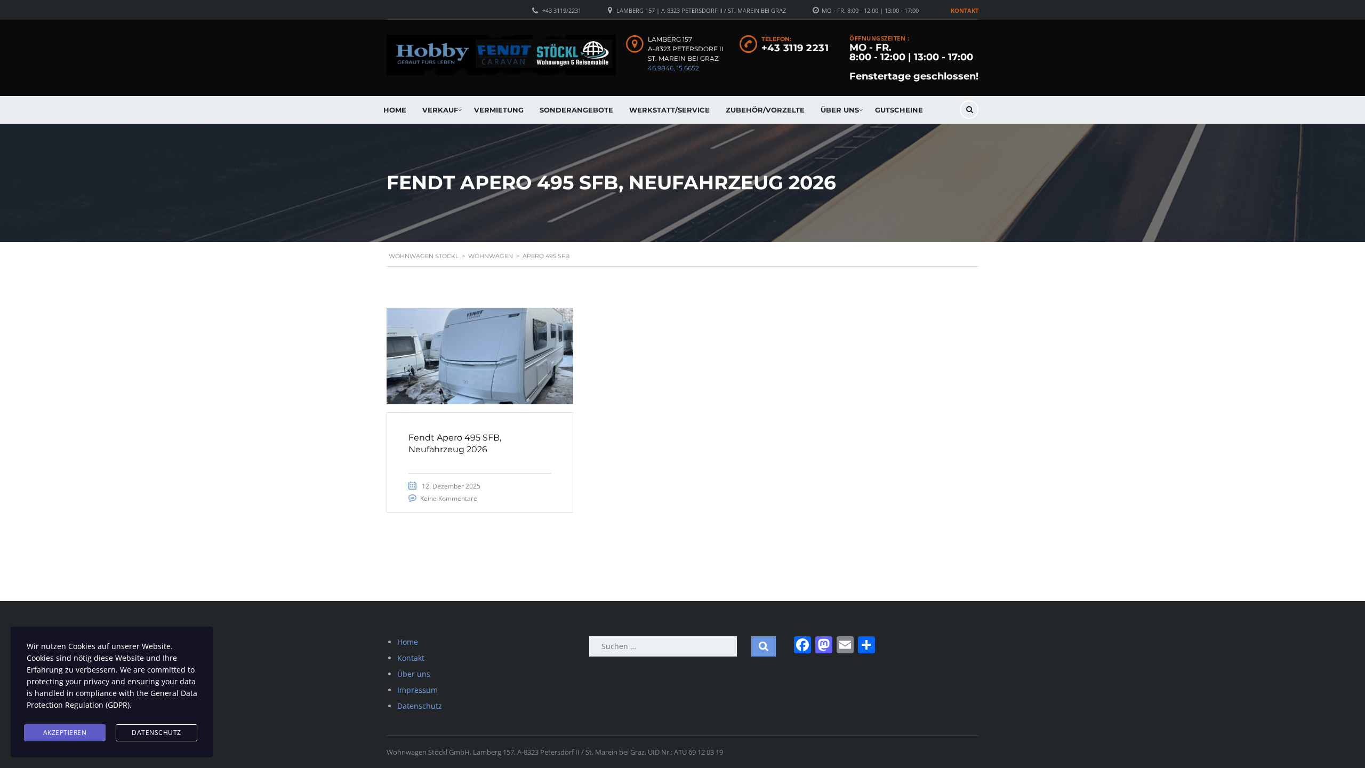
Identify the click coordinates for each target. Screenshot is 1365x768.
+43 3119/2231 (561, 10)
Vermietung (499, 110)
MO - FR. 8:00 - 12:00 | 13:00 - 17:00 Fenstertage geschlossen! (913, 62)
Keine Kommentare (448, 498)
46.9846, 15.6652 (673, 68)
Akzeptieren (65, 732)
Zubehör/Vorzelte (765, 110)
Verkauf (440, 110)
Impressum (417, 690)
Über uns (840, 110)
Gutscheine (899, 110)
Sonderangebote (576, 110)
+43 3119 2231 (795, 48)
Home (394, 110)
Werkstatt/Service (669, 110)
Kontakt (964, 10)
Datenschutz (419, 706)
